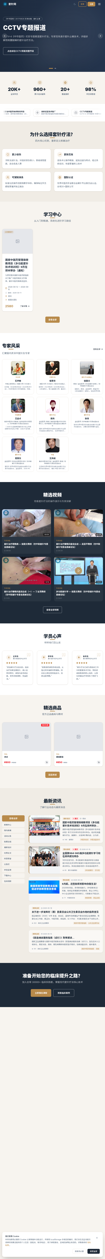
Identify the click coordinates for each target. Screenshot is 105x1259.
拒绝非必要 (79, 1251)
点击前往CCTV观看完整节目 (20, 51)
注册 (91, 4)
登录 (82, 4)
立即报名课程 (41, 993)
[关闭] (97, 1238)
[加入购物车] (47, 762)
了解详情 (23, 306)
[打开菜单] (99, 4)
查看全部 (52, 319)
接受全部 (93, 1251)
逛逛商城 (52, 774)
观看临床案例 (64, 993)
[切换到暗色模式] (74, 4)
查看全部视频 (52, 610)
